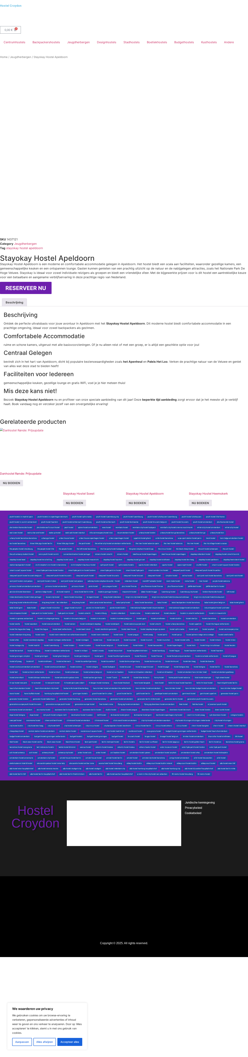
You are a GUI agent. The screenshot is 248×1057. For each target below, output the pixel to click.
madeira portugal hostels (108, 592)
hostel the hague (41, 629)
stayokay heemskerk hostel (233, 560)
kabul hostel (162, 602)
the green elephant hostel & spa (141, 549)
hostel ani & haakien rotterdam (140, 672)
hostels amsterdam (228, 618)
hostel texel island (83, 629)
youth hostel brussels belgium (155, 522)
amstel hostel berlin (114, 758)
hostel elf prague (229, 656)
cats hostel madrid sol (115, 731)
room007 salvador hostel (152, 581)
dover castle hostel (222, 710)
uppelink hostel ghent (142, 538)
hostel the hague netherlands (217, 624)
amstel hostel (132, 758)
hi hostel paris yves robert (74, 683)
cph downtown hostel (218, 715)
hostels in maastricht (217, 613)
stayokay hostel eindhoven (160, 560)
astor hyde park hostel (218, 747)
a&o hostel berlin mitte (226, 769)
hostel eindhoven (45, 661)
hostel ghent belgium (61, 656)
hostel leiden (138, 645)
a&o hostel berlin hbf (18, 774)
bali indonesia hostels (45, 747)
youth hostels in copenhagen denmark (53, 517)
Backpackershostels (46, 42)
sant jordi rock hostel (234, 576)
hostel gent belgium (82, 656)
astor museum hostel (168, 747)
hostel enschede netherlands (206, 656)
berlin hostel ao (215, 742)
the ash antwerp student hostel (22, 554)
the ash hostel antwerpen (208, 549)
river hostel (203, 581)
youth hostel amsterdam (202, 522)
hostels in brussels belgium (75, 618)
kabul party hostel (123, 602)
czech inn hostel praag (196, 715)
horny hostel (159, 678)
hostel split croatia (177, 629)
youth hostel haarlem (49, 522)
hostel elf (30, 661)
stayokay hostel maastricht (88, 560)
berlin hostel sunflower (148, 742)
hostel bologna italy (181, 667)
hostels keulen (170, 613)
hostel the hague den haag (20, 629)
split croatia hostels (126, 565)
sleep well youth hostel (85, 576)
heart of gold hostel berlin (227, 683)
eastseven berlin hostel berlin (66, 710)
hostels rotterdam (118, 613)
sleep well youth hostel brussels (58, 576)
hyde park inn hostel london (42, 613)
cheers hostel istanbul (237, 726)
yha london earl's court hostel (48, 527)
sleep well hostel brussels (109, 576)
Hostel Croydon (10, 5)
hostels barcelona (209, 618)
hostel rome (118, 635)
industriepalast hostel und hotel (216, 608)
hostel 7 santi (112, 678)
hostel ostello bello (225, 635)
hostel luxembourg (51, 645)
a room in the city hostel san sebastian (152, 774)
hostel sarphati (208, 629)
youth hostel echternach (105, 522)
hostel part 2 (162, 635)
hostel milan (230, 640)
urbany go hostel (47, 538)
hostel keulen (230, 645)
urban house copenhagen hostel (91, 538)
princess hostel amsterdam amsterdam (25, 586)
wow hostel (106, 527)
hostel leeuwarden (155, 645)
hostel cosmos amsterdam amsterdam (25, 667)
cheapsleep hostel (17, 731)
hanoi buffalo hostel (32, 693)
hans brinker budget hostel (231, 688)
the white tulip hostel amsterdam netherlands (113, 543)
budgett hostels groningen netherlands (181, 731)
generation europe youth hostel (58, 704)
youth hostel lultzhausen (191, 517)
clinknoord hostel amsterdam (78, 720)
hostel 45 (125, 678)
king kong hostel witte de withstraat (23, 602)
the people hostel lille (45, 549)
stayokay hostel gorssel (136, 560)
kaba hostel (31, 608)
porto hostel (93, 586)
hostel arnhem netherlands (33, 672)
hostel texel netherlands (62, 629)
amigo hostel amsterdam (179, 758)
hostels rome (135, 613)
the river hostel (193, 543)
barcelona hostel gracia (235, 742)
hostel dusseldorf (108, 661)
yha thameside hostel (225, 522)
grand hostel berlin (124, 693)
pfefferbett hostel (194, 586)
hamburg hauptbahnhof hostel (56, 693)
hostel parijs (177, 635)
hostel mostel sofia (182, 640)
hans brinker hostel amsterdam (148, 688)
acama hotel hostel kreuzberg (110, 763)
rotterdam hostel (131, 581)
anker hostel (101, 753)
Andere (229, 42)
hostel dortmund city (153, 661)
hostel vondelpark (112, 624)
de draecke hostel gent (142, 715)
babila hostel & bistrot (67, 747)
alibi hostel (221, 758)
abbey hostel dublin (134, 763)
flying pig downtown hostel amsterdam (159, 704)
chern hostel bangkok (200, 726)
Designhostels (106, 42)
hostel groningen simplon (20, 656)
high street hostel (222, 678)
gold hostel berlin (143, 693)
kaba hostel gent (16, 608)
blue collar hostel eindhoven (219, 736)
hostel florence (141, 656)
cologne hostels (237, 715)
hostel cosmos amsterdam (55, 667)
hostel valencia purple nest (134, 624)
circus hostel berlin (143, 726)
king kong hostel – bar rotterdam (54, 602)
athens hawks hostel (147, 747)
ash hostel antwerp (17, 753)
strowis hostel (122, 554)
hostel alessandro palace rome (67, 678)
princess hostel (78, 586)
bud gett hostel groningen (97, 736)
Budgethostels (184, 42)
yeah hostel (68, 527)
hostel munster (130, 640)
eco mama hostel (43, 710)
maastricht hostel (129, 592)
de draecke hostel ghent (120, 715)
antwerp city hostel (65, 753)
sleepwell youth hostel (181, 570)
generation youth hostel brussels (200, 699)
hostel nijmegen (82, 640)
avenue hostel (85, 747)
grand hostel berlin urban (102, 693)
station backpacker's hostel (20, 565)
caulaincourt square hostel (91, 731)
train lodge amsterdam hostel (231, 538)
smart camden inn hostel (158, 570)
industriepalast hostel (18, 613)
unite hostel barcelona (164, 538)
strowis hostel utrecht (103, 554)
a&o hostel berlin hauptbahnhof (42, 774)
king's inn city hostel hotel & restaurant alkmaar (170, 597)
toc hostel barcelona (17, 543)
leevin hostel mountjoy (73, 597)
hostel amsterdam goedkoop (222, 672)
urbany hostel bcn (217, 533)
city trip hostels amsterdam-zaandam (155, 720)
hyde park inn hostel (66, 613)
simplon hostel (171, 576)
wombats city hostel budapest (144, 527)
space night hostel (184, 565)
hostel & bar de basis (141, 678)
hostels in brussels (98, 618)
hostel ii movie (98, 651)
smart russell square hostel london (225, 565)
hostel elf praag (16, 661)
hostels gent (141, 618)
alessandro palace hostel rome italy (51, 763)
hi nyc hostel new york (18, 683)
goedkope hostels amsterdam (166, 693)
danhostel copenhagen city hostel (169, 715)
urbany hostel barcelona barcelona (23, 538)
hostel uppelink (195, 624)
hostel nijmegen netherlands (59, 640)
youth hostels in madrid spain (21, 517)
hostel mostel (199, 640)
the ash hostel (228, 549)
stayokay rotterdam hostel (200, 554)
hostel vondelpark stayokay (90, 624)
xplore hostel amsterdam (87, 527)
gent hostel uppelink (208, 693)
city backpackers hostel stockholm (117, 726)
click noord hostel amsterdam (125, 720)
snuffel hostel (201, 565)
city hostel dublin (16, 726)
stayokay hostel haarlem (112, 560)
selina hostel (187, 576)
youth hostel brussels (180, 522)
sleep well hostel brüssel (133, 576)
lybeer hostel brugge (149, 592)
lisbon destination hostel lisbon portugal (25, 597)
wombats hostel (122, 527)
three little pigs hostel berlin (41, 543)
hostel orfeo (14, 640)
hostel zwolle (15, 624)
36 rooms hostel (204, 774)
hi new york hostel (52, 683)
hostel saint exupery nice (228, 629)
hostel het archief (115, 651)
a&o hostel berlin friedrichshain (72, 774)
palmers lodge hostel (44, 592)
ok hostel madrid (63, 592)
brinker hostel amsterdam (193, 736)
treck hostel (210, 538)
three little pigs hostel (65, 543)
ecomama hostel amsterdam (21, 710)
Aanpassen (22, 1041)
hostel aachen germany (93, 678)
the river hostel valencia (173, 543)
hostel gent (99, 656)
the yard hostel (84, 543)
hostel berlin (215, 667)
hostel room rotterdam (100, 635)
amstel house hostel (94, 758)
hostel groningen (41, 656)
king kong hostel (78, 602)
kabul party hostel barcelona (101, 602)
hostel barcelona (231, 667)
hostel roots (40, 635)
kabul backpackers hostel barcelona (186, 602)
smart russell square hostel (20, 570)
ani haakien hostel (118, 753)
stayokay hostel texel (17, 560)
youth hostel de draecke (129, 522)
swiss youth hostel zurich (48, 554)
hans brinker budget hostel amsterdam (200, 688)
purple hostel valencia (221, 581)
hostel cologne (92, 667)
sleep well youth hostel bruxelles (207, 570)
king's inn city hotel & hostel (136, 597)
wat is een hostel (16, 533)
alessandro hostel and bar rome (81, 763)
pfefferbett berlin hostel (215, 586)
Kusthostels (209, 42)
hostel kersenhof (16, 651)
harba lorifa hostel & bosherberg (76, 688)
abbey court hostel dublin (186, 763)
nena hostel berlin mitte (83, 592)
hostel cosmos (76, 667)
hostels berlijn (191, 618)
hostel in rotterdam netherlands (57, 651)
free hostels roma (106, 704)
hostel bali (14, 672)
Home (4, 57)
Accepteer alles (69, 1041)
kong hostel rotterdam (112, 597)
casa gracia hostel (154, 731)
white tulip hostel (232, 527)
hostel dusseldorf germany (86, 661)
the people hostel (65, 549)
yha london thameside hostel (21, 527)
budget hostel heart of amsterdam (214, 731)
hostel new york (113, 640)
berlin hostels (129, 742)
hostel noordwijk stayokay (34, 640)
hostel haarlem (217, 651)
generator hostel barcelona (95, 699)
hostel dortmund (171, 661)
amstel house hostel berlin (70, 758)
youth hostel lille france (215, 517)
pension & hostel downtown (20, 592)
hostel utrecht (155, 624)
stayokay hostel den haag (184, 560)
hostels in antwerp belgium (121, 618)
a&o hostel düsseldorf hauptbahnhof (199, 769)
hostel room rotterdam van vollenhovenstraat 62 (68, 635)
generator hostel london (19, 699)
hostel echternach (63, 661)
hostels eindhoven (158, 618)
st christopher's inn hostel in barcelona (50, 565)
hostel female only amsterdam (179, 656)
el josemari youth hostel (217, 704)
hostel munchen (163, 640)
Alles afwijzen (44, 1041)
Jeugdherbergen (78, 42)
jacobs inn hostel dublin (95, 608)
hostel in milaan (81, 651)
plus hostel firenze (129, 586)
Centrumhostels (14, 42)
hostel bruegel (163, 667)
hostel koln (191, 645)
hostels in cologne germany (48, 618)
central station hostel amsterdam (42, 731)
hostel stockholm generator (106, 629)
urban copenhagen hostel (119, 538)
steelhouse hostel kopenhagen (145, 554)
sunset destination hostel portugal (76, 554)
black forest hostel (73, 742)
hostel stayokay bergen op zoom (153, 629)
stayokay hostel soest (65, 560)
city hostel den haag (35, 726)
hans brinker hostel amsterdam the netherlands (112, 688)
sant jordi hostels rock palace (21, 581)
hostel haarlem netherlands (195, 651)
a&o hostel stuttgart (93, 769)
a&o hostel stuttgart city (72, 769)
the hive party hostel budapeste (112, 549)
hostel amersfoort (17, 678)
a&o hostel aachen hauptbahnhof (120, 774)
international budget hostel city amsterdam (147, 608)
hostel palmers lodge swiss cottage (200, 635)
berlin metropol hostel (110, 742)
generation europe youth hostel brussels (25, 704)
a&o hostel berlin (95, 774)
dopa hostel (34, 715)
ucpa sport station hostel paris (189, 538)
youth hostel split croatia (82, 517)
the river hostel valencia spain (147, 543)
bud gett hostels (76, 736)
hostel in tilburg (34, 651)
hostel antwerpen (72, 672)
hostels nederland (152, 613)
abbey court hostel (208, 763)
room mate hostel (173, 581)
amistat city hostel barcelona (153, 758)
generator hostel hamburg (70, 699)
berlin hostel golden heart (194, 742)
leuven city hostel (53, 597)
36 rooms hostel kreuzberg (182, 774)
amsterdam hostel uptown (140, 753)
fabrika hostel (197, 704)
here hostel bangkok (142, 683)
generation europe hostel (85, 704)
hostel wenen (70, 624)
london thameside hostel (212, 592)
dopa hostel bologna (17, 715)
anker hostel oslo (84, 753)
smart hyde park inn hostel (110, 570)
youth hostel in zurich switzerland (23, 522)
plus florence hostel (175, 586)
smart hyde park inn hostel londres (81, 570)
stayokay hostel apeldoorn (24, 248)
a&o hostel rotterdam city (115, 769)
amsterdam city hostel (46, 758)
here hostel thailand (122, 683)
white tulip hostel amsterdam (208, 527)
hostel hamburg (158, 651)
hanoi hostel (14, 693)
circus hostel (182, 726)
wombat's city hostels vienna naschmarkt (176, 527)
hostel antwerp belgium (93, 672)
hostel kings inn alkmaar (210, 645)
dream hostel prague (129, 710)
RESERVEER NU (25, 288)
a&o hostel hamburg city (170, 769)
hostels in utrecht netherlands (192, 613)
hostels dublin (175, 618)
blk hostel (239, 736)
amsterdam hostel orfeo (190, 753)
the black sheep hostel (185, 549)
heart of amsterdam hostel (20, 688)
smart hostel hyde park (135, 570)
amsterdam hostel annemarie (21, 758)
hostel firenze (156, 656)
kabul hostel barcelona (144, 602)
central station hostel (67, 731)
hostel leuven (123, 645)
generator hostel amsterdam (122, 699)
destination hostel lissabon (82, 715)
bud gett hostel (117, 736)
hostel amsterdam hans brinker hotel (192, 672)
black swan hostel (54, 742)
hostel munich (146, 640)
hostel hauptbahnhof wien (137, 651)
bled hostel (14, 742)
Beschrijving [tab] (14, 302)
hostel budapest (109, 667)
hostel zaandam (31, 624)
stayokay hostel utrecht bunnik (227, 554)
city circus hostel (92, 726)
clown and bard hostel (53, 720)
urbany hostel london (147, 533)
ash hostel (33, 753)
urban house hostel (66, 538)
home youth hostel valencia (179, 678)
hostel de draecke (207, 661)
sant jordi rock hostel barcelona (209, 576)
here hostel (159, 683)
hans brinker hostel (173, 688)
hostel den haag (189, 661)
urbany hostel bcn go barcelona (172, 533)
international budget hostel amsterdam (184, 608)
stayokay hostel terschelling (41, 560)
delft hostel (101, 715)
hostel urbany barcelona (175, 624)
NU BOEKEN (11, 483)
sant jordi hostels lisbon (46, 581)
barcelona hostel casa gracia (21, 747)
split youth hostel (107, 565)
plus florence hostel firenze (152, 586)
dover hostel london (202, 710)
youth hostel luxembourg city (107, 517)
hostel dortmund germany (129, 661)
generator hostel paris (229, 693)
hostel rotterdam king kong (20, 635)
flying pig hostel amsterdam (129, 704)
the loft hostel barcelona (86, 549)
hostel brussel (125, 667)
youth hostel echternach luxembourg (77, 522)
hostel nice (97, 640)
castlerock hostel (135, 731)
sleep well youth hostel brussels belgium (26, 576)
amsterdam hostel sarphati (165, 753)
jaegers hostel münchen (50, 608)
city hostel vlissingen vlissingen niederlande (192, 720)
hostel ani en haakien (115, 672)
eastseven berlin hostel (92, 710)
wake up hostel (55, 533)
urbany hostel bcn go (197, 533)
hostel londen (69, 645)
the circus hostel (164, 549)
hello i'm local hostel (204, 683)
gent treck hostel (189, 693)
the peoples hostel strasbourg (21, 549)
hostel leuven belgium (104, 645)
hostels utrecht (84, 613)
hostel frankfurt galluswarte (119, 656)
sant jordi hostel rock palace (72, 581)
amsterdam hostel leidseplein (216, 753)
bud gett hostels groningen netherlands (49, 736)
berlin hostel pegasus (170, 742)
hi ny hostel (36, 683)
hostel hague (174, 651)
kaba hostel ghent (237, 602)
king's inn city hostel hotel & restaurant (209, 597)
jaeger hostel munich (73, 608)
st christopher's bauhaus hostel (83, 565)
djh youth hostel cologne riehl (55, 715)
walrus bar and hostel (35, 533)
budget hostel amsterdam (20, 736)
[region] (47, 1026)
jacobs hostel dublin (118, 608)
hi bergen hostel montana (99, 683)
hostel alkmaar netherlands (39, 678)
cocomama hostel (33, 720)
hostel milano (215, 640)
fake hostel (183, 704)
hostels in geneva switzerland (21, 618)
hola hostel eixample (203, 678)
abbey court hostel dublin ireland (159, 763)
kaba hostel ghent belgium (214, 602)
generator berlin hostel (174, 699)
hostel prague (133, 635)
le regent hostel (93, 597)
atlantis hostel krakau (126, 747)
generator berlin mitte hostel (149, 699)
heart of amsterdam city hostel (47, 688)
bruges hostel (150, 736)
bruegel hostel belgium (169, 736)
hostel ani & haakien (165, 672)
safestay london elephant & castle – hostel (104, 581)
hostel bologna (199, 667)
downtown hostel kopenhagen (153, 710)
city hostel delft (54, 726)
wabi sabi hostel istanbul (75, 533)
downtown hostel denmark (180, 710)
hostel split (193, 629)
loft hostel (231, 592)
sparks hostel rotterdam (148, 565)
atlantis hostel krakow (104, 747)
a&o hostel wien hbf (227, 763)
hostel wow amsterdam (51, 624)
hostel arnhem (54, 672)
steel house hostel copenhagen (173, 554)
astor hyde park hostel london (193, 747)
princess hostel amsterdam (56, 586)
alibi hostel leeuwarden (203, 758)
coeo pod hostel (16, 720)
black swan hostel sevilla (32, 742)
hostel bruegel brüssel (144, 667)
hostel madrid (34, 645)
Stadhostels (131, 42)
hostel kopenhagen (174, 645)
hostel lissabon (85, 645)
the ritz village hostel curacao (215, 543)
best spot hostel (91, 742)
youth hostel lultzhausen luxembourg (162, 517)
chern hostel (218, 726)
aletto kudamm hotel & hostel (21, 763)
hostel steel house (128, 629)
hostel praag (148, 635)
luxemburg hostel (168, 592)
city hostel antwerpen (72, 726)
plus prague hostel (110, 586)
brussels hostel (134, 736)
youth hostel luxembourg (133, 517)
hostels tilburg (101, 613)
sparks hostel (167, 565)
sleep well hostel (154, 576)
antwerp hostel (48, 753)
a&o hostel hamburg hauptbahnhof (143, 769)
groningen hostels (80, 693)
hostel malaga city (17, 645)
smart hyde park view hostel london (50, 570)
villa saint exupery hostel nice (101, 533)
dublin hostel (111, 710)
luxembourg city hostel (189, 592)
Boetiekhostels (157, 42)
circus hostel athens (164, 726)
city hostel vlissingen (223, 720)
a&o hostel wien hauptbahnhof (21, 769)
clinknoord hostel (102, 720)
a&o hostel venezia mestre (48, 769)
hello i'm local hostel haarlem (180, 683)
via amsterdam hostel (125, 533)
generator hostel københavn (44, 699)
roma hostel (189, 581)
